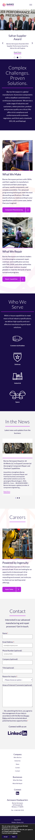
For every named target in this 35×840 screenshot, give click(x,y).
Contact (17, 771)
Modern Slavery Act (18, 822)
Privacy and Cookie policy (12, 831)
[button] (2, 43)
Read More (17, 52)
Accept (5, 837)
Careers (17, 767)
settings (14, 833)
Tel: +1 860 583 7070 (17, 810)
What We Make (17, 780)
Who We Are (17, 757)
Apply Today (9, 589)
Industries (17, 761)
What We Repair (17, 783)
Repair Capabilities (11, 279)
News (17, 764)
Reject (13, 837)
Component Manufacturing (14, 210)
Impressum (17, 820)
